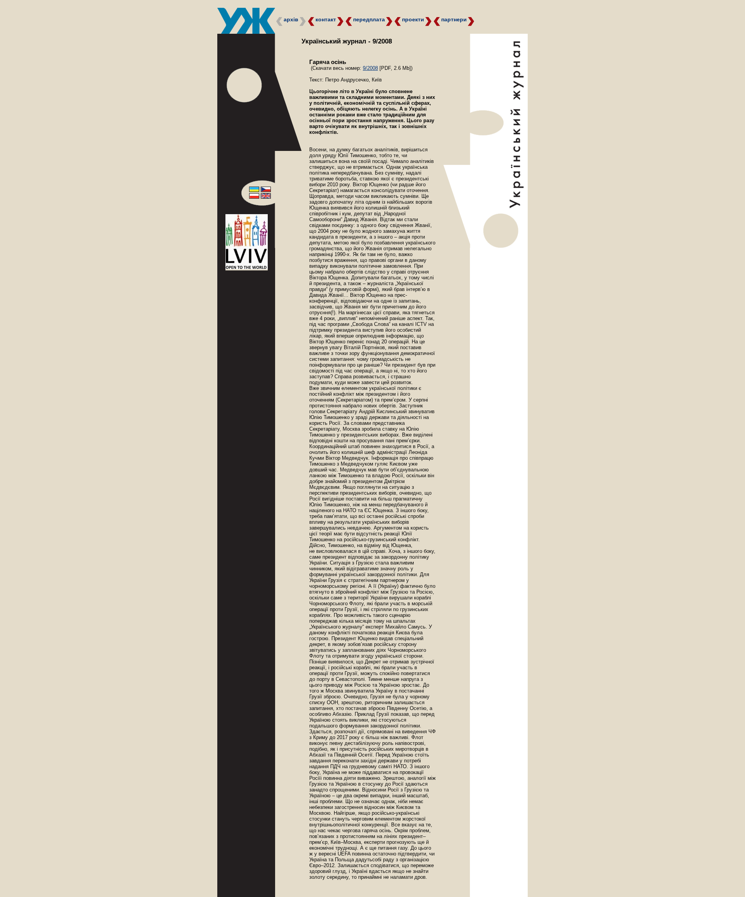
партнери (454, 19)
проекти (413, 19)
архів (291, 19)
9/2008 (370, 68)
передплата (369, 19)
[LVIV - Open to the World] (246, 267)
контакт (325, 19)
